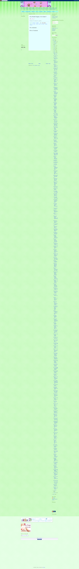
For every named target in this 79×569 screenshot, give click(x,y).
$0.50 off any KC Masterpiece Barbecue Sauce (55, 350)
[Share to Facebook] (44, 22)
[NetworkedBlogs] (39, 538)
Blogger (44, 567)
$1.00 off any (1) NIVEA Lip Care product (55, 148)
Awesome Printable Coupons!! (55, 261)
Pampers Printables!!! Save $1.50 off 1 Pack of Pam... (55, 313)
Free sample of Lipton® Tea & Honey (55, 192)
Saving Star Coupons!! (55, 160)
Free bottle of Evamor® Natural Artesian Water (55, 201)
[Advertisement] (39, 57)
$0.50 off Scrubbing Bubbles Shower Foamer (55, 100)
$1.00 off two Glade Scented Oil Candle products (55, 281)
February (55, 490)
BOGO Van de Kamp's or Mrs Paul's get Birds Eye (55, 415)
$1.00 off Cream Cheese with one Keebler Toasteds (55, 92)
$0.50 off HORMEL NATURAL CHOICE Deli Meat (55, 459)
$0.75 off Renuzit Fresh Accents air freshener (55, 455)
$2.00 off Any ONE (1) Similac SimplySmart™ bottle (55, 117)
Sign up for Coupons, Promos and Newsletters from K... (55, 320)
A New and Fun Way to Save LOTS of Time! (55, 452)
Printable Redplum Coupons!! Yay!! (55, 316)
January (55, 492)
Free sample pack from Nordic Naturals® (55, 194)
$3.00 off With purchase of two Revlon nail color (55, 269)
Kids (45, 11)
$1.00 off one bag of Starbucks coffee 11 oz (55, 84)
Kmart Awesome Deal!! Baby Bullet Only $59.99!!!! (55, 154)
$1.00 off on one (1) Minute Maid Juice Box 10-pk (55, 395)
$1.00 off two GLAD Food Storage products (55, 365)
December (55, 41)
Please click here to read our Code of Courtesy (55, 17)
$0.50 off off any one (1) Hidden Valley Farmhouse (55, 361)
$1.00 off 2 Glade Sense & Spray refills (55, 292)
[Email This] (42, 22)
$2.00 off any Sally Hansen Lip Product (55, 398)
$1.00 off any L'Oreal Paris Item (55, 338)
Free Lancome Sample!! (55, 208)
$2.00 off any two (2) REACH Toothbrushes (55, 478)
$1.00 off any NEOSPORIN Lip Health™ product (55, 422)
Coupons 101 (28, 11)
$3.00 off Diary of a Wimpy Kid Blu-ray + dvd (55, 426)
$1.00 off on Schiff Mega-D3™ (55, 375)
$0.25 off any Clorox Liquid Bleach (55, 335)
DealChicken (55, 444)
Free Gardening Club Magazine (55, 226)
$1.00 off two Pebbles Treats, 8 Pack (55, 247)
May (54, 49)
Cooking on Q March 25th (55, 187)
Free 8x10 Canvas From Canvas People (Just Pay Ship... (55, 327)
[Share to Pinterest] (45, 22)
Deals (53, 11)
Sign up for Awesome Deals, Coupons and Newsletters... (55, 218)
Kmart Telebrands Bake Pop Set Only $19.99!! (55, 179)
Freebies (41, 11)
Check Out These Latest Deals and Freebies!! (55, 157)
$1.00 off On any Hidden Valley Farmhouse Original (55, 354)
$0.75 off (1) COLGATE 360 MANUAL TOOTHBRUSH (55, 470)
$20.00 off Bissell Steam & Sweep (55, 96)
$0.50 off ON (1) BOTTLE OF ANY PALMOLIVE (55, 463)
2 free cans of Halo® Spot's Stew (55, 198)
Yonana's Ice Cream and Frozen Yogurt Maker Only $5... (55, 172)
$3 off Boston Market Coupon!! (55, 385)
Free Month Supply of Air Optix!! (55, 73)
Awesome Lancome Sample (54, 323)
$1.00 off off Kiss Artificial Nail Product (55, 405)
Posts (54, 21)
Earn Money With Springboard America (55, 211)
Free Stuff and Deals (55, 164)
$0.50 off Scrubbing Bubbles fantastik (55, 107)
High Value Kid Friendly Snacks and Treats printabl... (55, 303)
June (54, 48)
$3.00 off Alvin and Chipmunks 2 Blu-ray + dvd (55, 430)
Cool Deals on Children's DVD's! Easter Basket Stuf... (55, 308)
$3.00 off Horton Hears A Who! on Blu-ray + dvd (55, 442)
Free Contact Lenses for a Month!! (55, 151)
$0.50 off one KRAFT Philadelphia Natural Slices (55, 378)
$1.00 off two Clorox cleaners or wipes (55, 346)
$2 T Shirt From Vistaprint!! (55, 295)
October (55, 42)
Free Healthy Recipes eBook (55, 446)
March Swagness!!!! (55, 214)
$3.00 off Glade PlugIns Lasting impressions (55, 236)
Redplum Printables (55, 77)
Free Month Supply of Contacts (55, 449)
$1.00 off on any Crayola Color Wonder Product (55, 128)
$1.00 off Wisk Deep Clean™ (55, 485)
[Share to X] (43, 22)
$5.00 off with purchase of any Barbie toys (55, 61)
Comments (54, 23)
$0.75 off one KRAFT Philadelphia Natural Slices (55, 474)
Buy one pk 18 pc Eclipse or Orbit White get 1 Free (55, 331)
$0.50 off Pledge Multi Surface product (54, 111)
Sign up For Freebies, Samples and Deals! (55, 388)
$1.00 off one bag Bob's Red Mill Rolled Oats (55, 412)
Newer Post (31, 63)
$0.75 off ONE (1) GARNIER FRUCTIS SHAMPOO (55, 368)
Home (23, 11)
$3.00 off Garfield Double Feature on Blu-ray (55, 437)
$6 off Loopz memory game (55, 114)
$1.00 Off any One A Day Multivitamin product (55, 391)
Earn (37, 11)
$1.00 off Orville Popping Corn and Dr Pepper (55, 251)
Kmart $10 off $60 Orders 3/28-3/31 (55, 176)
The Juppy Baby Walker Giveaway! (55, 233)
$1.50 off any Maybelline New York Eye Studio (55, 124)
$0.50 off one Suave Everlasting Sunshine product (55, 254)
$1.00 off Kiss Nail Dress (55, 402)
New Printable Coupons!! (55, 162)
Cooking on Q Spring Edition (55, 189)
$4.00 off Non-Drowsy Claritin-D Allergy (55, 408)
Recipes (33, 11)
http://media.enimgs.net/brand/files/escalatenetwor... (55, 382)
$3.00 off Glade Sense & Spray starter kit (55, 244)
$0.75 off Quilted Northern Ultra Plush (55, 141)
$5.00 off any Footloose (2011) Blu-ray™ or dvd (55, 419)
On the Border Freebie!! (55, 224)
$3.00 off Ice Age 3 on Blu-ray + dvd (55, 433)
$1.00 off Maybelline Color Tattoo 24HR (55, 137)
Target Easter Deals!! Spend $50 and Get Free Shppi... (55, 184)
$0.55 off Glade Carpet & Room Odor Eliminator (55, 240)
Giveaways (49, 11)
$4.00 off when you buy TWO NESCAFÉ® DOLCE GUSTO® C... (55, 265)
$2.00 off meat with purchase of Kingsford (55, 358)
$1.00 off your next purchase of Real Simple (55, 258)
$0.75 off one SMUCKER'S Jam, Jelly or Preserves (55, 69)
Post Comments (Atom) (36, 65)
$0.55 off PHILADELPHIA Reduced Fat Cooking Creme (55, 88)
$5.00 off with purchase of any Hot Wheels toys (55, 65)
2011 (54, 494)
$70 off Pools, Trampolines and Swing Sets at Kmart (55, 168)
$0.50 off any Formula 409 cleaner (55, 344)
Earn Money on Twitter (55, 56)
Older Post (48, 63)
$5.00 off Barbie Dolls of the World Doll (55, 144)
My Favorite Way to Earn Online (55, 58)
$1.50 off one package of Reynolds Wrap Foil (55, 134)
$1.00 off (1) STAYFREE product (55, 131)
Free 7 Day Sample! (55, 75)
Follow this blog (39, 539)
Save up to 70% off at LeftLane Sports (55, 221)
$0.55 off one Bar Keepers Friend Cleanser (55, 371)
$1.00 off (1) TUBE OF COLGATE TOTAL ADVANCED (55, 273)
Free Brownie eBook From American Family (55, 230)
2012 (54, 40)
